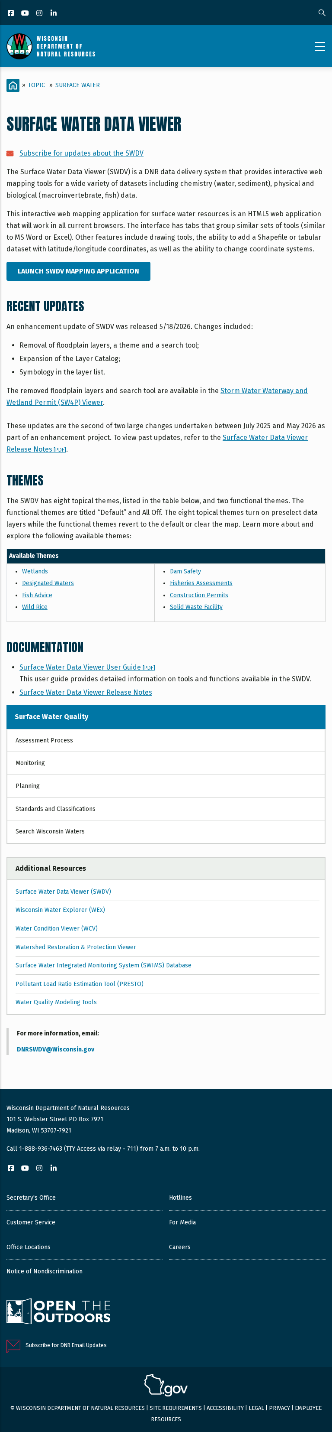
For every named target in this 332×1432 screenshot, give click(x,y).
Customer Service (30, 1222)
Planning (28, 786)
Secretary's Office (31, 1197)
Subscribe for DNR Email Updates (66, 1345)
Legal (256, 1408)
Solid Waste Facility (196, 607)
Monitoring (30, 763)
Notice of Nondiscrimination (44, 1271)
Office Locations (28, 1247)
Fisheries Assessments (201, 583)
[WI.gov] (166, 1386)
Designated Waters (48, 583)
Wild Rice (35, 607)
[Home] (50, 46)
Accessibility (225, 1408)
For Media (182, 1222)
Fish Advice (37, 595)
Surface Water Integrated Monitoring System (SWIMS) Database (104, 965)
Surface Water (77, 85)
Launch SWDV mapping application (78, 271)
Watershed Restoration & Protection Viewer (76, 947)
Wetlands (35, 571)
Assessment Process (44, 740)
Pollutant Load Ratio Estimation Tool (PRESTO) (80, 984)
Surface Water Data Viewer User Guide (87, 667)
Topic (36, 85)
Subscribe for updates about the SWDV (81, 153)
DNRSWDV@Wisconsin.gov (55, 1049)
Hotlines (180, 1197)
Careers (180, 1247)
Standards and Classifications (56, 809)
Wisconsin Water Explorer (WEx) (60, 910)
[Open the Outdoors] (58, 1312)
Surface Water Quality (51, 717)
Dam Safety (185, 571)
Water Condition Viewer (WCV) (57, 928)
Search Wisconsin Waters (50, 831)
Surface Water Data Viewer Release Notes (85, 692)
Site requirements (176, 1408)
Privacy (279, 1408)
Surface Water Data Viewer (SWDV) (63, 891)
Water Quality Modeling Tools (56, 1002)
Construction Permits (199, 595)
